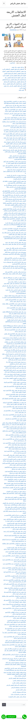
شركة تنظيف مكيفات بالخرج (19, 682)
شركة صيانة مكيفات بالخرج (19, 680)
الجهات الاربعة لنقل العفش (13, 77)
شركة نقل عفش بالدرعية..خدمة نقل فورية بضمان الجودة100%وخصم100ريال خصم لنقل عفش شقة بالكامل (15, 224)
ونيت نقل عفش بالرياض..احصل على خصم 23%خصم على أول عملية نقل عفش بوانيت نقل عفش (14, 244)
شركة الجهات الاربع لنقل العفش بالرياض (15, 25)
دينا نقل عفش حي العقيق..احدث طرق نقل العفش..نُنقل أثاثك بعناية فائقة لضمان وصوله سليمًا (15, 499)
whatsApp (3, 717)
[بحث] (4, 704)
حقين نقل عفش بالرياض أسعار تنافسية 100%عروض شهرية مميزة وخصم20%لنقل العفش (15, 321)
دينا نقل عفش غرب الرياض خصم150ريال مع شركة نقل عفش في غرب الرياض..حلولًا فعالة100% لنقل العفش (15, 187)
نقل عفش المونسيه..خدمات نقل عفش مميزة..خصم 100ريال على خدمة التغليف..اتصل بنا (14, 171)
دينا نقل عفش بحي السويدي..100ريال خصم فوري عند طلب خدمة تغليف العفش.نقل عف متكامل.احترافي (15, 650)
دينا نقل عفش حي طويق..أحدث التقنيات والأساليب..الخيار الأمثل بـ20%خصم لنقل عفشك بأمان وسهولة (14, 493)
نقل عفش (14, 67)
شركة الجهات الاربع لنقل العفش (14, 83)
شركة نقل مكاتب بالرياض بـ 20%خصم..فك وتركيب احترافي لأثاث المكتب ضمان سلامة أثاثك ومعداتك (14, 273)
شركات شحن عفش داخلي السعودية (17, 696)
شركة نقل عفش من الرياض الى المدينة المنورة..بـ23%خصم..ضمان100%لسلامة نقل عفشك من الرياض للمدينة (15, 177)
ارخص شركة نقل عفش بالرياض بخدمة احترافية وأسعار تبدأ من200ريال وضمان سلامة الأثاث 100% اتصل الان (14, 151)
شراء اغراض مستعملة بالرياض (18, 687)
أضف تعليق (21, 90)
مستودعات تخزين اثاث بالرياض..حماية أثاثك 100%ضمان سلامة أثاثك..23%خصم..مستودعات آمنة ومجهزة (14, 254)
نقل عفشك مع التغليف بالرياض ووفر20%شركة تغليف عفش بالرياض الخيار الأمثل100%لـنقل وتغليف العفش (14, 238)
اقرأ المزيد (12, 63)
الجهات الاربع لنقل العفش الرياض (18, 75)
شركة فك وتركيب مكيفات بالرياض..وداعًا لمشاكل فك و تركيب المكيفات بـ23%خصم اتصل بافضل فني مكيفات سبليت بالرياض (14, 218)
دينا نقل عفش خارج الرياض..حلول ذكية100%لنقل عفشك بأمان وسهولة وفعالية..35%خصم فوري (17, 157)
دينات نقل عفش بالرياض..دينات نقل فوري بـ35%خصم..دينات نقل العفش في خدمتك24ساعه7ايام (16, 291)
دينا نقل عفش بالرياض (18, 3)
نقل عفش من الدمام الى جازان (18, 694)
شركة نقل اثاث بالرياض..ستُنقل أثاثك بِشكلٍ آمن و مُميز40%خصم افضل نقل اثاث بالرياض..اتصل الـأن (14, 267)
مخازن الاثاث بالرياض (21, 689)
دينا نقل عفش (20, 67)
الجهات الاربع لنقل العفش (10, 73)
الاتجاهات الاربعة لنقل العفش (13, 71)
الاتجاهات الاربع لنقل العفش (17, 69)
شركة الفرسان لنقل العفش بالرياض (17, 678)
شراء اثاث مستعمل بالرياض (19, 692)
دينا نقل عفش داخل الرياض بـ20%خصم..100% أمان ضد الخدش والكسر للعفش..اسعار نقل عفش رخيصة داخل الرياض (14, 204)
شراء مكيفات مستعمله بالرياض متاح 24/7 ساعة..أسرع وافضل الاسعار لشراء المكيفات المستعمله (15, 664)
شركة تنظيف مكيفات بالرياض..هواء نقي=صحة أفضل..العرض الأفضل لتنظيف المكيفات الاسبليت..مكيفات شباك (15, 674)
